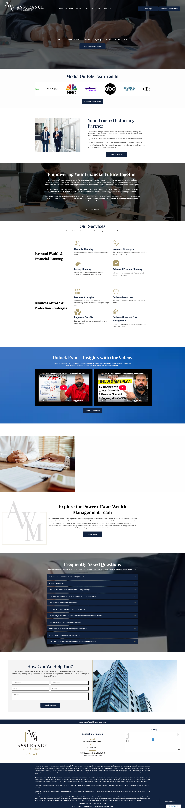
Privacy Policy (93, 803)
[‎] (173, 806)
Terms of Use (83, 803)
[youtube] (33, 754)
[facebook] (26, 754)
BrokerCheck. (77, 797)
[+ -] (153, 742)
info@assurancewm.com (92, 741)
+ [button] (127, 734)
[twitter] (30, 754)
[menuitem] (61, 8)
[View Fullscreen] (127, 741)
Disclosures (102, 803)
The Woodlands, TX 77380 (92, 755)
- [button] (127, 737)
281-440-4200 (92, 747)
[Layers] (178, 734)
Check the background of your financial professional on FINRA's (54, 797)
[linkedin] (37, 754)
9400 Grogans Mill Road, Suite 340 (92, 753)
